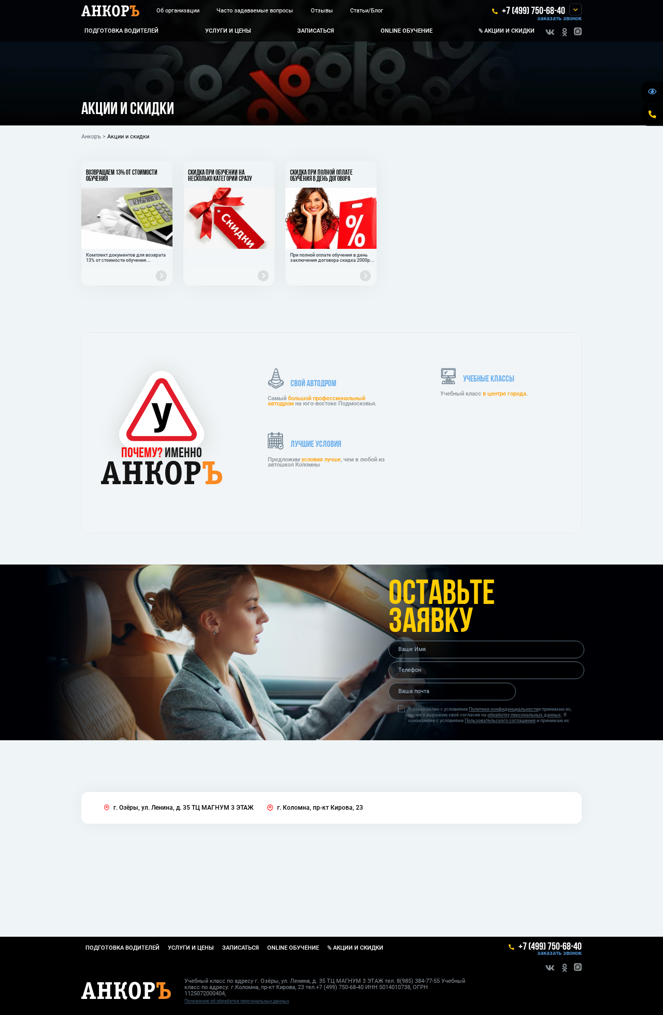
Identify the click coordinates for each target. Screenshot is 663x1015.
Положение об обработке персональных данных (236, 1001)
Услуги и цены (228, 30)
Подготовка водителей (121, 30)
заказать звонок (559, 18)
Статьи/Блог (366, 10)
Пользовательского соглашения (500, 720)
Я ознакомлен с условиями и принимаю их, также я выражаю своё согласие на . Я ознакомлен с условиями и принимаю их (490, 714)
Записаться (315, 30)
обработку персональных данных (524, 714)
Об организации (177, 10)
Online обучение (407, 30)
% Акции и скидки (507, 30)
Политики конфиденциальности (503, 709)
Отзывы (322, 10)
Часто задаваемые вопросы (255, 10)
